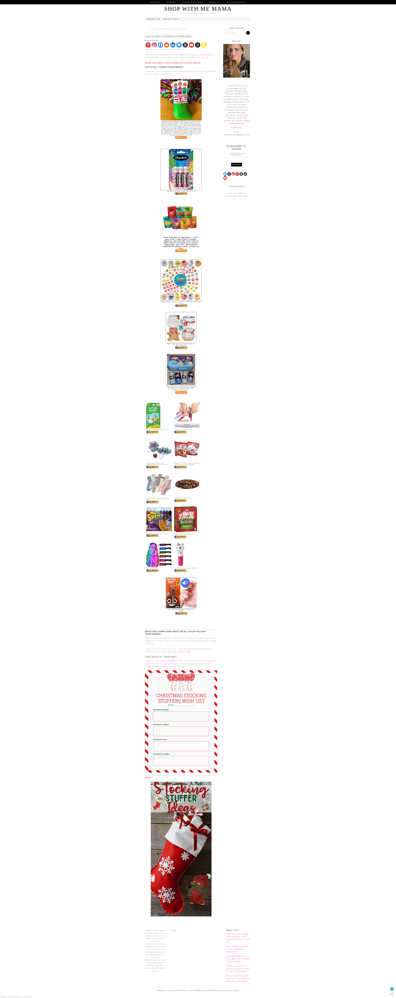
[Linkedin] (173, 45)
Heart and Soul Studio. (230, 990)
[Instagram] (154, 45)
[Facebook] (160, 45)
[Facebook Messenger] (179, 45)
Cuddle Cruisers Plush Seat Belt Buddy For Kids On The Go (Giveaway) (237, 968)
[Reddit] (167, 45)
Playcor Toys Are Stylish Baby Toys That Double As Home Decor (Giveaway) (238, 978)
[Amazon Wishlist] (204, 45)
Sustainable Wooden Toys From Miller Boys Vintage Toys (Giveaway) (238, 959)
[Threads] (197, 45)
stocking (203, 55)
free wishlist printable (165, 661)
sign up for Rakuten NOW (178, 651)
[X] (185, 45)
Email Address (236, 155)
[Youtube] (191, 45)
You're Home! (153, 29)
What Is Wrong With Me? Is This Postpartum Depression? (237, 949)
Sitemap (173, 930)
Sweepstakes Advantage (236, 196)
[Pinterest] (148, 45)
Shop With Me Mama (198, 9)
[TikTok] (245, 174)
